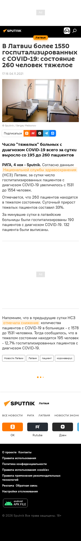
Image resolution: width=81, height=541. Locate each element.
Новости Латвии (13, 358)
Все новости (12, 415)
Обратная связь (26, 485)
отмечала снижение (21, 322)
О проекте (9, 452)
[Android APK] (15, 503)
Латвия (33, 358)
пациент (47, 358)
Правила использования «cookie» (25, 470)
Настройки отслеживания (20, 491)
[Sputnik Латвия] (13, 32)
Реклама (8, 485)
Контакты (25, 452)
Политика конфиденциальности (24, 464)
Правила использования (19, 458)
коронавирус (64, 358)
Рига (30, 415)
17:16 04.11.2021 (12, 74)
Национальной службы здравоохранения (39, 169)
